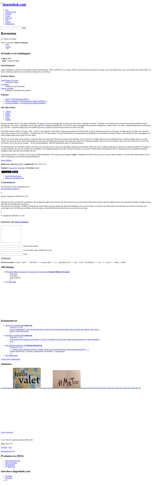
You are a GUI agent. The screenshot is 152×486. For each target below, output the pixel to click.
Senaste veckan (10, 12)
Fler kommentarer (11, 355)
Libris (7, 118)
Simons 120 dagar (7, 88)
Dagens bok (12, 168)
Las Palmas (5, 84)
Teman (7, 16)
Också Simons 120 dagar (9, 80)
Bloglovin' (11, 467)
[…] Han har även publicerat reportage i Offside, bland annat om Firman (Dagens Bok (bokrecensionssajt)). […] (49, 349)
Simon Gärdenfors (11, 101)
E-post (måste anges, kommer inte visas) (38, 250)
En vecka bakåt (10, 282)
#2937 (37, 168)
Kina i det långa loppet (13, 176)
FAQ (7, 20)
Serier (7, 99)
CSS (10, 447)
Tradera (8, 120)
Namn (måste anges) (31, 246)
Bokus (7, 114)
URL (25, 254)
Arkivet (8, 22)
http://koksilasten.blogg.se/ (10, 189)
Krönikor (8, 14)
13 (11, 353)
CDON (8, 116)
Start (7, 10)
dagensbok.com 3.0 (8, 451)
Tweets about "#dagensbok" (11, 359)
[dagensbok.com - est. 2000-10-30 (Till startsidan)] (13, 4)
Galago (7, 47)
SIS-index (8, 478)
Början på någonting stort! (14, 178)
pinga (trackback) (21, 222)
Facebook (8, 476)
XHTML (4, 447)
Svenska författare (11, 103)
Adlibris (8, 112)
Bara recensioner (11, 463)
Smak (42, 123)
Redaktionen (9, 24)
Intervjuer (8, 18)
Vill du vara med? (7, 432)
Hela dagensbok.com (12, 461)
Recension (21, 168)
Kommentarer (10, 465)
